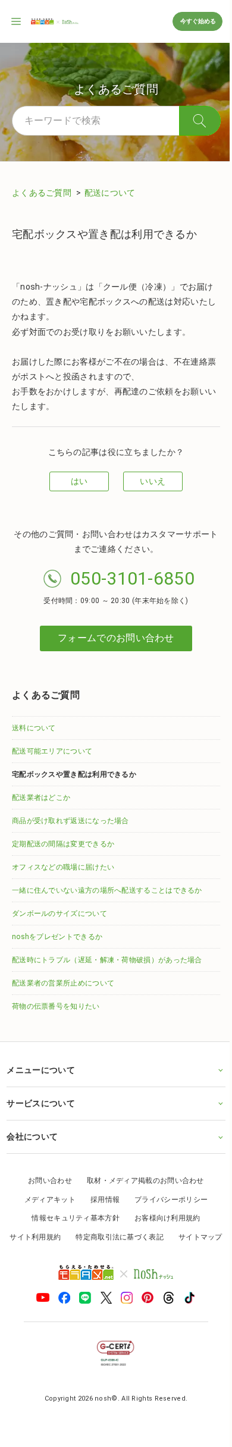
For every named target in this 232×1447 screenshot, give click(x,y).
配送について (110, 192)
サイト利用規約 (60, 1237)
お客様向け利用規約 (163, 1218)
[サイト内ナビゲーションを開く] (17, 21)
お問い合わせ (46, 1180)
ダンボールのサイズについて (59, 913)
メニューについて (40, 1070)
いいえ (152, 481)
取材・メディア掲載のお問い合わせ (141, 1180)
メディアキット (45, 1199)
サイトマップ (112, 1256)
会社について (32, 1136)
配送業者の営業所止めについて (63, 983)
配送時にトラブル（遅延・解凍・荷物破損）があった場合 (107, 960)
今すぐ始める (197, 21)
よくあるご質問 (42, 192)
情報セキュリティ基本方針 (71, 1218)
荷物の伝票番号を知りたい (56, 1006)
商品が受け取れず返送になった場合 (70, 821)
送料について (34, 728)
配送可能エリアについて (52, 751)
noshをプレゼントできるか (57, 937)
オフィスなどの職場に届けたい (63, 867)
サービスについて (40, 1103)
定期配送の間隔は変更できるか (63, 844)
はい (79, 481)
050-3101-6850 (132, 578)
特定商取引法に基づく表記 (145, 1237)
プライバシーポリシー (166, 1199)
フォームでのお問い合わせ (116, 638)
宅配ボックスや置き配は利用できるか (74, 774)
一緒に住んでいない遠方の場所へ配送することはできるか (107, 890)
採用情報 (100, 1199)
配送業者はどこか (41, 797)
